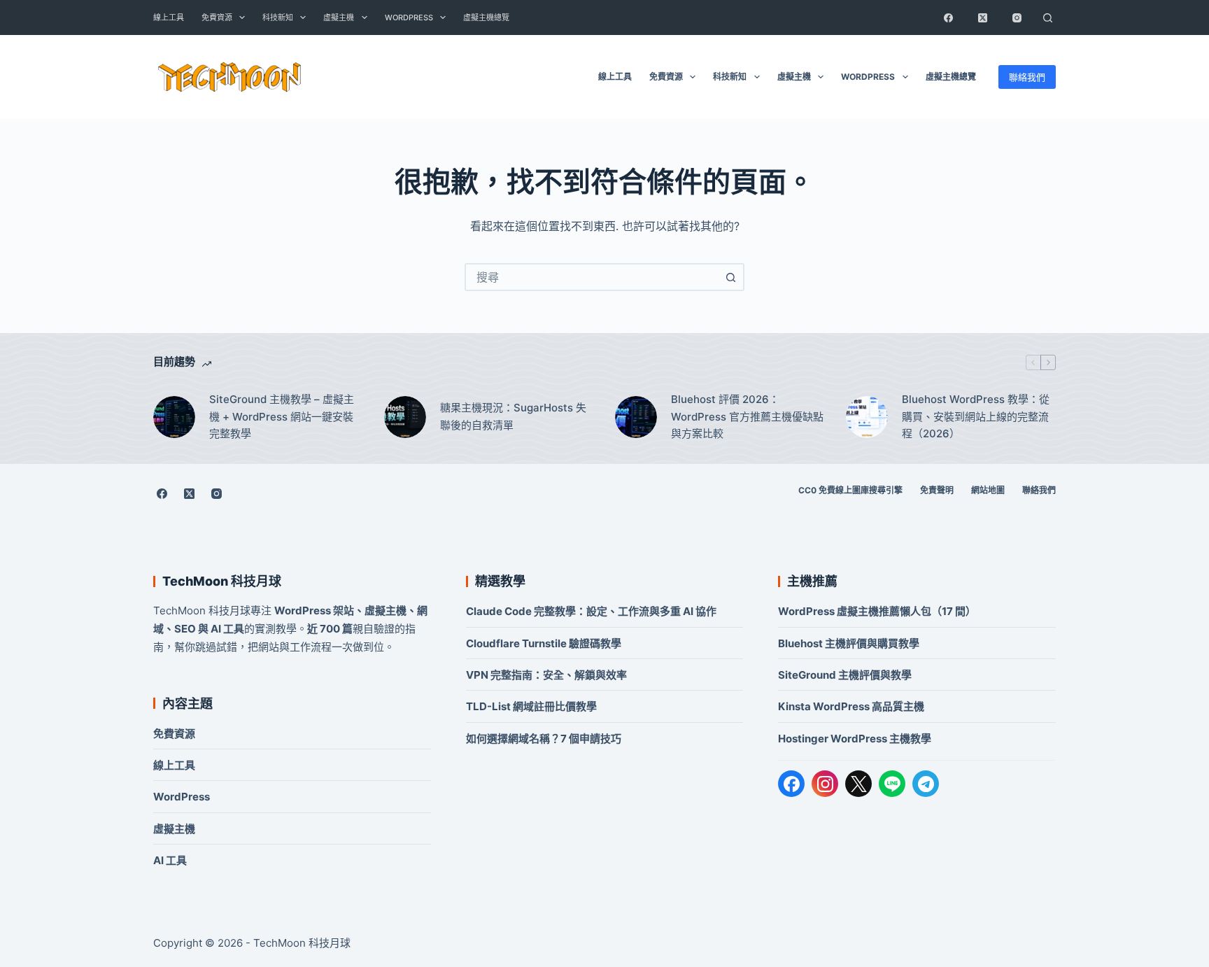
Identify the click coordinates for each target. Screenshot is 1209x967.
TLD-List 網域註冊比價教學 (531, 706)
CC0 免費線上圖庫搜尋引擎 (850, 490)
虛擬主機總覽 (486, 17)
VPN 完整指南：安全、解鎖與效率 (546, 675)
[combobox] (592, 277)
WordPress (409, 17)
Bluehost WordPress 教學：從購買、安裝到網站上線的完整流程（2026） (975, 417)
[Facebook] (948, 17)
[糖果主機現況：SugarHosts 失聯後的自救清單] (405, 417)
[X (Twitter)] (982, 17)
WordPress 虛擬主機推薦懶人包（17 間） (877, 611)
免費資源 (217, 17)
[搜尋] (1047, 17)
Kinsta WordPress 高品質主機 (851, 706)
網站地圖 (988, 490)
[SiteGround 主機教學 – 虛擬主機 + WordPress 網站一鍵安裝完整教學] (174, 417)
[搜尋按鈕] (730, 277)
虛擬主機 (338, 17)
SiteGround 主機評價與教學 (845, 675)
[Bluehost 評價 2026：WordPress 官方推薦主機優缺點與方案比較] (636, 417)
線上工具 (168, 17)
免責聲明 (937, 490)
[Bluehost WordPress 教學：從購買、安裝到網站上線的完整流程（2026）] (867, 417)
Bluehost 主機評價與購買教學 (848, 643)
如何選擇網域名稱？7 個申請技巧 (543, 738)
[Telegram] (925, 783)
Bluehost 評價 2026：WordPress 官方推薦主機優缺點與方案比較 (747, 417)
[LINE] (892, 783)
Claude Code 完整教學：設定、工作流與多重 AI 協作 (591, 611)
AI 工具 (170, 860)
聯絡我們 (1027, 77)
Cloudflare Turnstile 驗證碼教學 (543, 643)
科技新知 (277, 17)
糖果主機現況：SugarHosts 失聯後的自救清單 (513, 416)
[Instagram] (1016, 17)
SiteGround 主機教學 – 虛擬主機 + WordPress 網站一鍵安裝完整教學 (281, 417)
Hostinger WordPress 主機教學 (854, 738)
